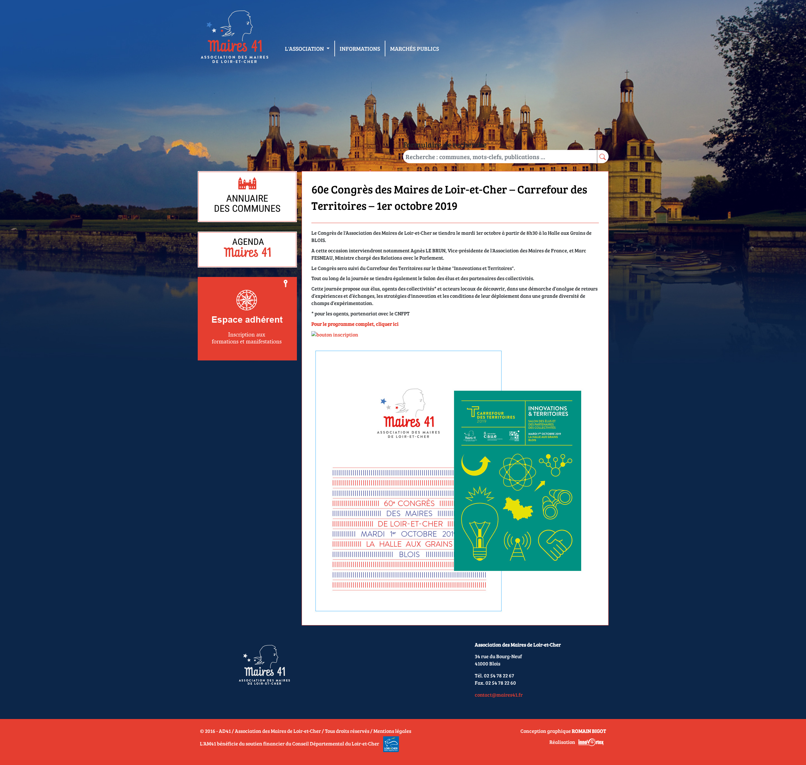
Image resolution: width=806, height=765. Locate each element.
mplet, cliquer (376, 323)
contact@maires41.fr (499, 694)
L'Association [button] (305, 48)
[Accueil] (234, 38)
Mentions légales (392, 731)
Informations (360, 48)
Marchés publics (414, 48)
